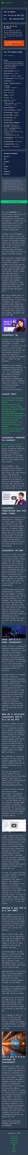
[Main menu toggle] (25, 3)
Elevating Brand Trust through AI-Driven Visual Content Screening (13, 431)
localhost (14, 1140)
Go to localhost (14, 202)
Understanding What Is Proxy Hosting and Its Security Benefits (12, 424)
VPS (14, 1147)
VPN (14, 1145)
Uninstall (14, 1143)
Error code (14, 1136)
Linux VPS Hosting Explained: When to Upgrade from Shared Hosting (13, 400)
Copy (22, 15)
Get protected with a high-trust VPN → (13, 43)
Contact (14, 1151)
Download (14, 1138)
